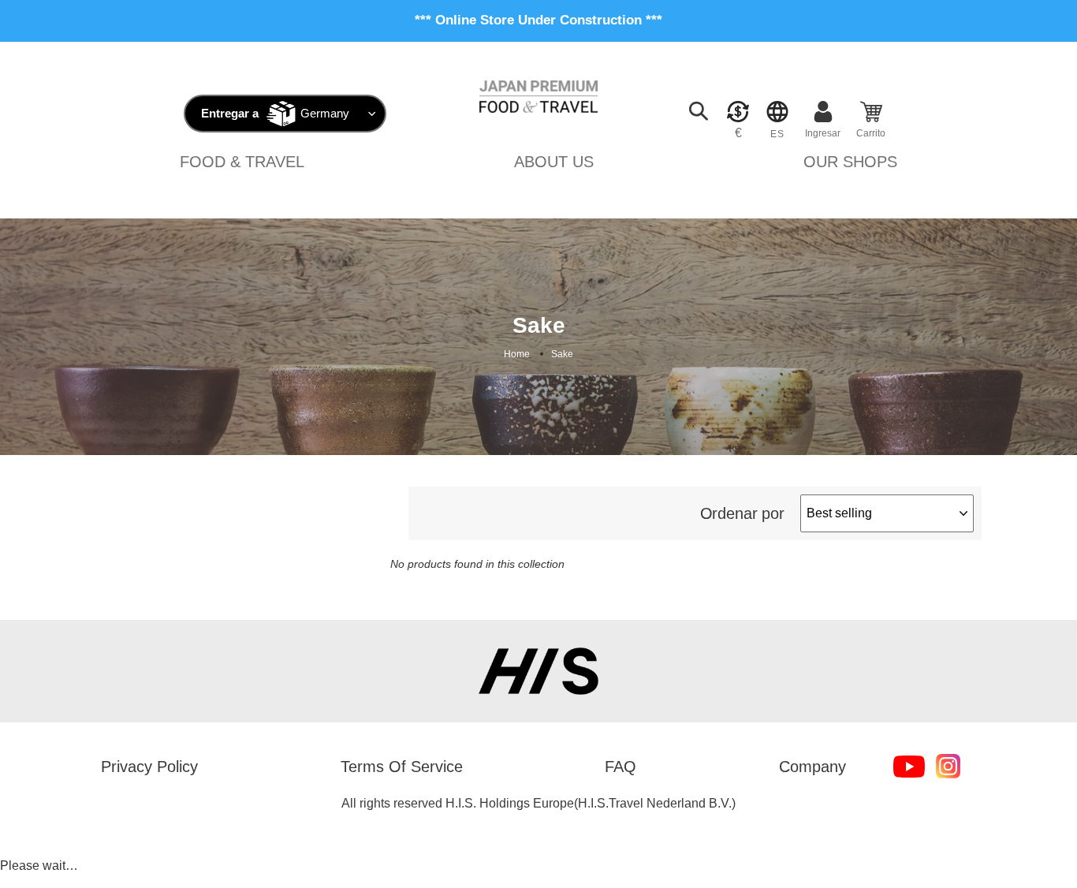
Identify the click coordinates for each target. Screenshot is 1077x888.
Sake (562, 354)
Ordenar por (742, 513)
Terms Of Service (402, 766)
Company (812, 766)
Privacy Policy (149, 766)
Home (517, 354)
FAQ (620, 766)
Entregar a (230, 113)
